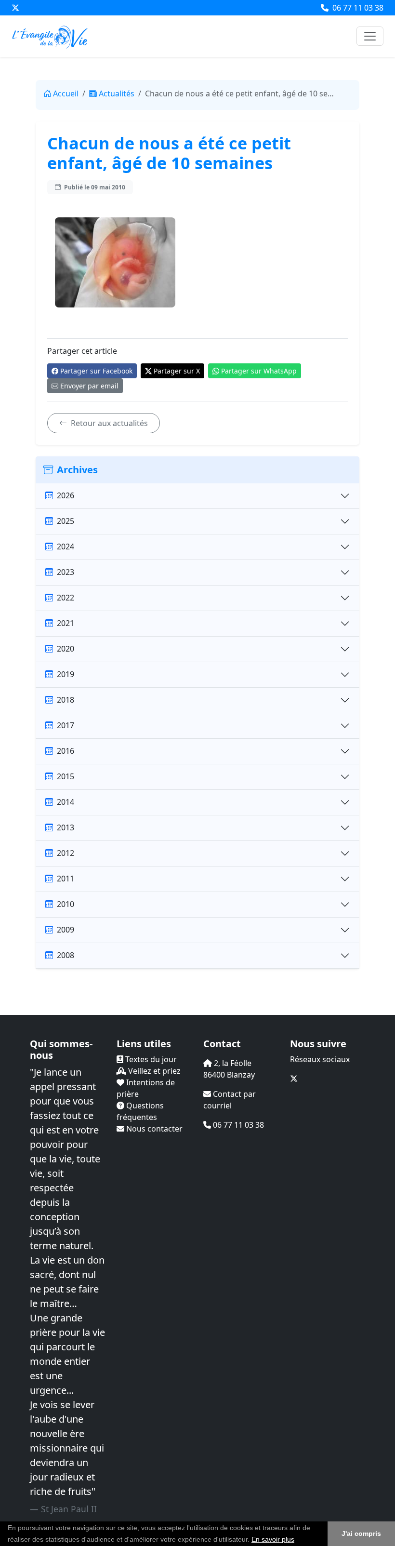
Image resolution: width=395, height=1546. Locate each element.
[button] (297, 1540)
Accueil (66, 93)
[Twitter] (15, 7)
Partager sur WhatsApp (259, 370)
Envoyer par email (89, 385)
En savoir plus (272, 1539)
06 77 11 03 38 (356, 7)
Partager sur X (177, 370)
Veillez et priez (153, 1071)
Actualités (116, 93)
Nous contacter (153, 1128)
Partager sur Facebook (96, 370)
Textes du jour (150, 1059)
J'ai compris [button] (361, 1533)
